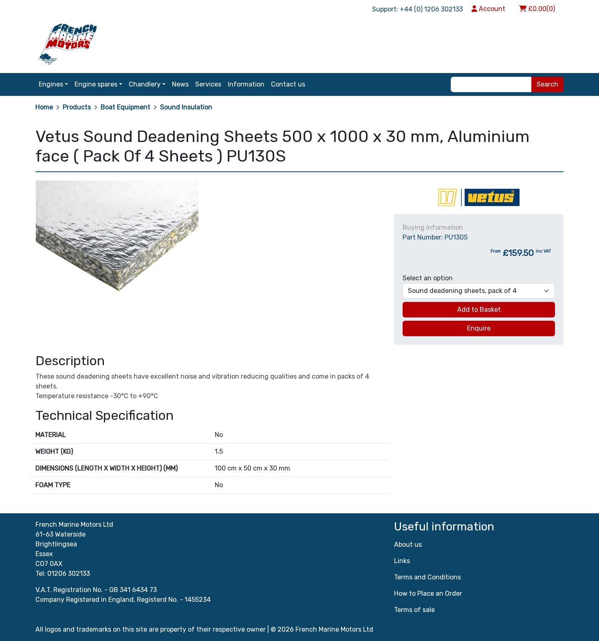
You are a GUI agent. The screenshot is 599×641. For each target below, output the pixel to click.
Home (44, 107)
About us (408, 544)
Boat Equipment (125, 107)
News (180, 84)
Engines (51, 84)
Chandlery (145, 84)
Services (208, 84)
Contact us (288, 84)
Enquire (479, 328)
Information (246, 84)
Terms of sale (414, 610)
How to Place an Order (428, 593)
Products (77, 107)
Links (402, 561)
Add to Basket (479, 309)
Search (547, 84)
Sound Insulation (186, 107)
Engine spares (96, 84)
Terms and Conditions (427, 577)
